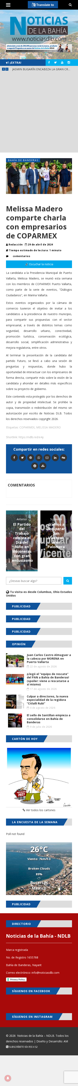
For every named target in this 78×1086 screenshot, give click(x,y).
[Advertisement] (39, 113)
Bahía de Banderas (23, 160)
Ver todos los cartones (40, 810)
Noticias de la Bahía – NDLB (35, 1036)
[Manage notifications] (8, 1078)
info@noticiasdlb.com (45, 972)
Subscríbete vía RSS (20, 1047)
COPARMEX (27, 427)
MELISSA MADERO (48, 427)
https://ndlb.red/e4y (31, 437)
